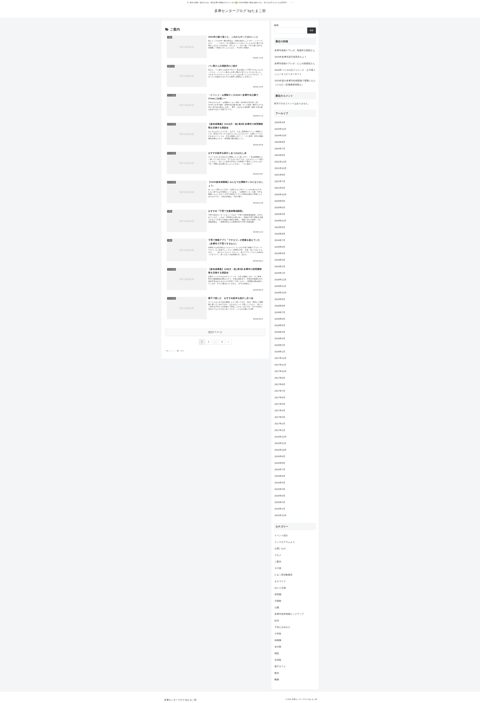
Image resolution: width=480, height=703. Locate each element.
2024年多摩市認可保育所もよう (290, 57)
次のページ (215, 332)
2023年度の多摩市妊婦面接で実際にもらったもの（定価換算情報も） (295, 82)
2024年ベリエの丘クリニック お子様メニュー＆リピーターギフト (295, 72)
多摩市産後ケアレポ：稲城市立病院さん (294, 50)
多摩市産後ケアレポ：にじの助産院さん (294, 63)
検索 (276, 25)
